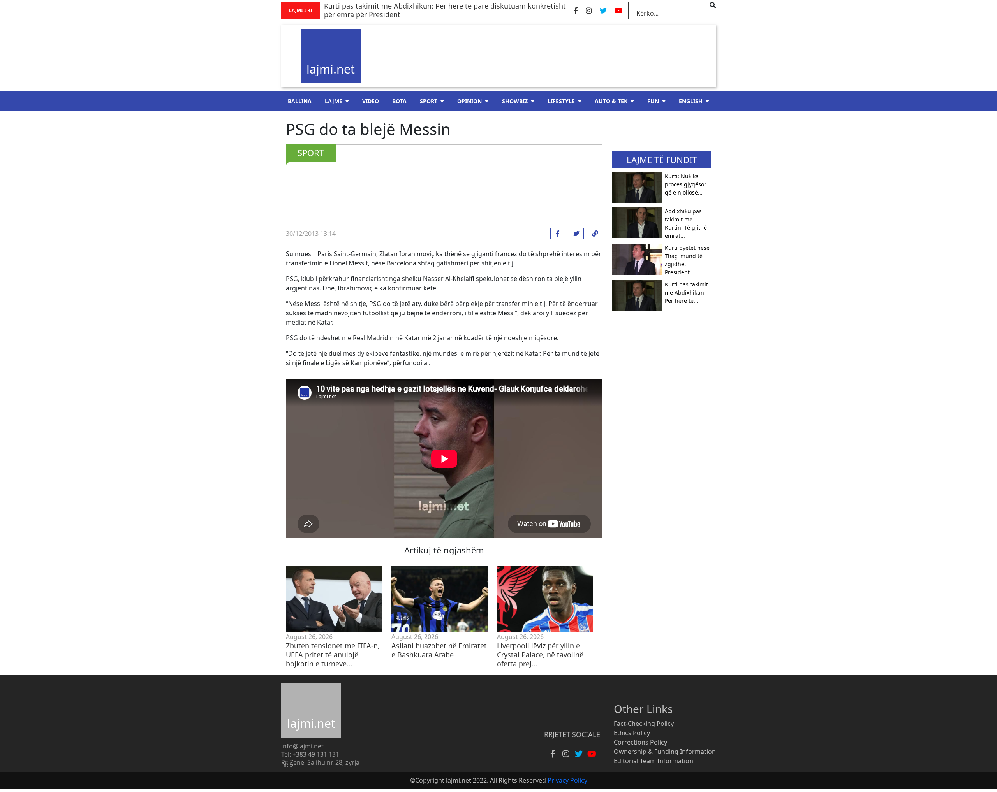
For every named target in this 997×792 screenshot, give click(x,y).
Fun (653, 101)
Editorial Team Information (653, 761)
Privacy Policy (567, 780)
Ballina (300, 101)
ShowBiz (515, 101)
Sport (428, 101)
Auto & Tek (611, 101)
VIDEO (370, 101)
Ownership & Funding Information (665, 751)
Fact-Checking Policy (644, 723)
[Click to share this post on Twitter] (574, 233)
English (691, 101)
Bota (399, 101)
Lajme (333, 101)
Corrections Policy (640, 742)
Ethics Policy (632, 733)
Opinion (469, 101)
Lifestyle (561, 101)
